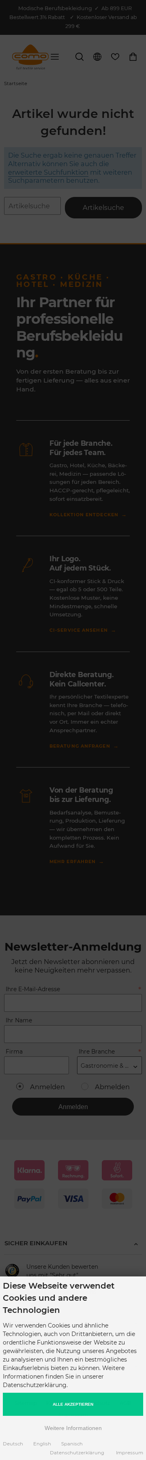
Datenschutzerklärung (77, 1453)
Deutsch (13, 1444)
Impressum (129, 1453)
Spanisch (72, 1444)
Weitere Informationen (73, 1428)
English (42, 1444)
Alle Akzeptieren (73, 1404)
